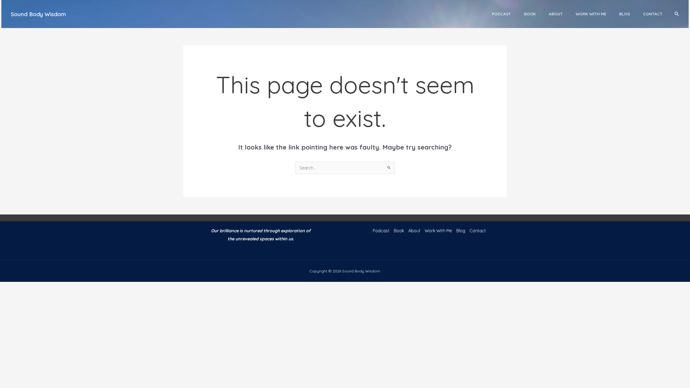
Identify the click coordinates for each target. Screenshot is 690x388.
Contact (653, 13)
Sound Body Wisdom (38, 14)
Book (530, 13)
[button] (676, 14)
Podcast (501, 13)
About (556, 13)
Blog (624, 13)
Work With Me (591, 13)
